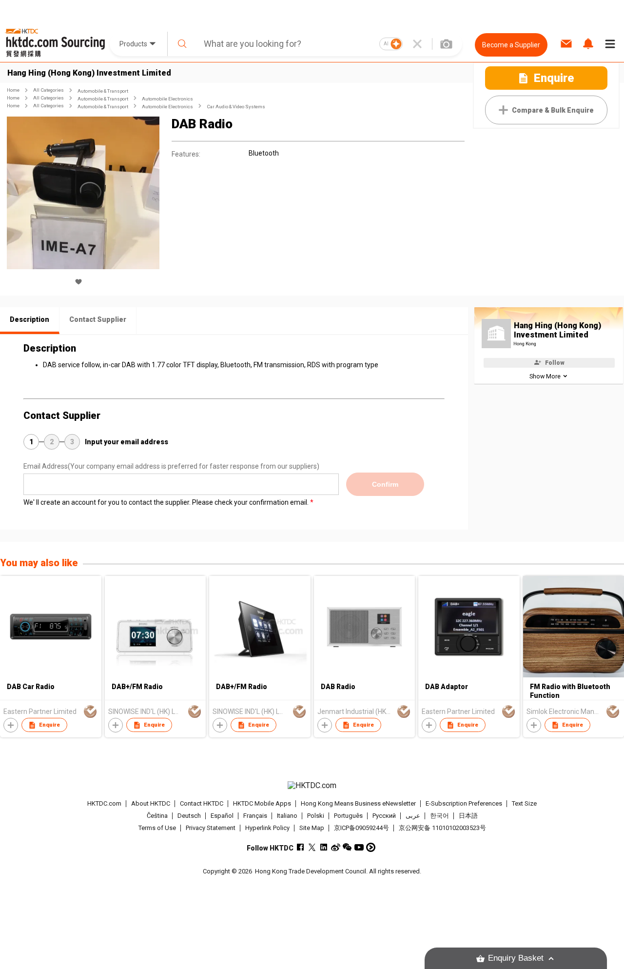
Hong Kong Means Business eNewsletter (358, 803)
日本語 (468, 815)
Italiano (287, 815)
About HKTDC (150, 803)
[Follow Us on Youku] (370, 847)
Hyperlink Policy (267, 827)
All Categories (48, 90)
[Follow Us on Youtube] (359, 847)
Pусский (384, 815)
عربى (413, 815)
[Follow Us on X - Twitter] (312, 847)
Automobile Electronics (167, 98)
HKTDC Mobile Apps (262, 803)
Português (348, 815)
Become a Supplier (511, 45)
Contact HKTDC (201, 803)
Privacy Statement (210, 827)
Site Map (311, 827)
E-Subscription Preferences (464, 803)
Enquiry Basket (516, 958)
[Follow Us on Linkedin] (324, 847)
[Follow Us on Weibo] (335, 847)
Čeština (157, 815)
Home (13, 90)
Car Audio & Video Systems (236, 106)
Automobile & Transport (103, 91)
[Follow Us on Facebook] (300, 847)
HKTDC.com (104, 803)
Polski (315, 815)
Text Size (524, 803)
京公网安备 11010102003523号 (442, 827)
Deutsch (189, 815)
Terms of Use (157, 827)
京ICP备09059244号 (361, 827)
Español (222, 815)
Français (255, 815)
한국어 (439, 815)
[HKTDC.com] (312, 785)
